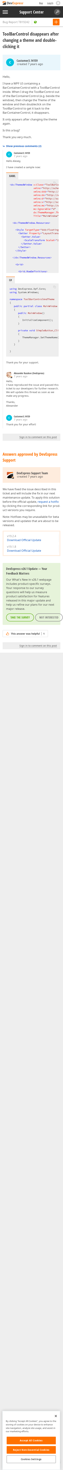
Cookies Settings (31, 1459)
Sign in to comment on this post (38, 437)
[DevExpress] (13, 3)
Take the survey (20, 617)
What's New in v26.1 (25, 580)
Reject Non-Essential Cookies (31, 1449)
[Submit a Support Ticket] (56, 22)
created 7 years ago (30, 64)
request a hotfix (48, 502)
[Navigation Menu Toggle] (5, 12)
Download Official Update (24, 540)
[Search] (57, 12)
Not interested (48, 617)
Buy (41, 3)
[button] (54, 183)
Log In (50, 3)
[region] (31, 1440)
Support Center (31, 12)
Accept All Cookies (31, 1440)
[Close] (56, 1416)
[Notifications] (58, 3)
